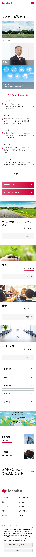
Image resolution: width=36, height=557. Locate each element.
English (21, 515)
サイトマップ (5, 523)
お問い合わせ (23, 511)
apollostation (6, 497)
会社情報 (4, 515)
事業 (3, 502)
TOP (3, 40)
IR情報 (4, 511)
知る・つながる (23, 497)
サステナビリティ (7, 506)
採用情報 (21, 502)
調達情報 (21, 506)
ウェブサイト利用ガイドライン (10, 526)
